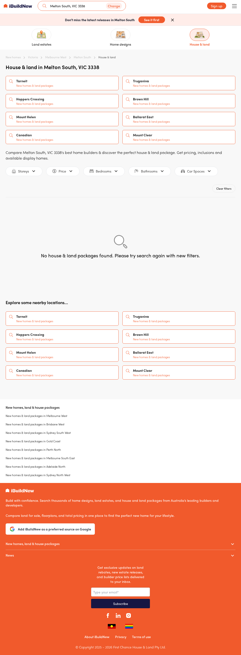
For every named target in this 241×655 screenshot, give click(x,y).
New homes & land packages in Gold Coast (33, 441)
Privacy (120, 636)
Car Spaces (196, 171)
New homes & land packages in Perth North (33, 449)
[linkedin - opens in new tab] (118, 614)
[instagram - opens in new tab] (128, 614)
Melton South (82, 57)
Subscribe (120, 603)
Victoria (33, 57)
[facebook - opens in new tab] (108, 614)
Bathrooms (149, 171)
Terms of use (141, 636)
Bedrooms (103, 171)
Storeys (23, 171)
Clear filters (223, 188)
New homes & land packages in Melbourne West (36, 416)
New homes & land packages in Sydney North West (38, 475)
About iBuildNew (96, 636)
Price (62, 171)
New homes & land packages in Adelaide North (35, 466)
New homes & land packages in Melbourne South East (40, 458)
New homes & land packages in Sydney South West (38, 433)
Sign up (216, 6)
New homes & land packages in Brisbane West (35, 424)
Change (114, 6)
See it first (151, 19)
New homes (13, 57)
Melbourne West (55, 57)
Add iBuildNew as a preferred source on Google (54, 529)
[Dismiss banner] (172, 20)
